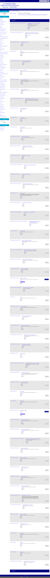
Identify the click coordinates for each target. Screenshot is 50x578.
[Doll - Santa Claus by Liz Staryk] (15, 202)
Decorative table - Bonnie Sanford (28, 183)
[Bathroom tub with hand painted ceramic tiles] (17, 32)
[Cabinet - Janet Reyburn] (15, 79)
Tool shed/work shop (2, 112)
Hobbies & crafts (2, 72)
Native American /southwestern (3, 92)
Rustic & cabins (2, 101)
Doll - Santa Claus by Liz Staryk (27, 202)
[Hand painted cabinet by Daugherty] (16, 287)
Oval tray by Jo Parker (23, 410)
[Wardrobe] (13, 542)
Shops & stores (2, 104)
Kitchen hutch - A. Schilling (25, 325)
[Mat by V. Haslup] (14, 353)
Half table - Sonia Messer (24, 268)
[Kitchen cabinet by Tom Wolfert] (15, 315)
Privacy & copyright (2, 126)
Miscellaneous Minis (2, 89)
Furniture (1, 61)
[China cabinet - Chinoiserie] (15, 136)
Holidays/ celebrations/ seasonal (4, 73)
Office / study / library (2, 95)
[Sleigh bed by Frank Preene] (15, 485)
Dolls (0, 47)
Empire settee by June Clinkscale (27, 259)
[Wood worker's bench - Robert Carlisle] (16, 561)
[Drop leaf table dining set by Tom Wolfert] (16, 249)
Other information (38, 9)
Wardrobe (21, 542)
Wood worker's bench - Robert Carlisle (29, 561)
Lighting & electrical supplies (3, 81)
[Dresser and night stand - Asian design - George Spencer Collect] (19, 221)
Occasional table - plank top (25, 372)
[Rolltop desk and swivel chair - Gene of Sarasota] (17, 438)
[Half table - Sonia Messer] (15, 268)
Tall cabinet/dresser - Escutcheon (27, 504)
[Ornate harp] (13, 400)
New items (1, 18)
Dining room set (22, 193)
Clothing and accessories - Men (3, 38)
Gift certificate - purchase (3, 21)
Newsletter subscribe (20, 9)
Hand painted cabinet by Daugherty (28, 287)
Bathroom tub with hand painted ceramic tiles (31, 32)
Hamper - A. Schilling (23, 278)
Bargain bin (1, 19)
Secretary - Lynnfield (23, 457)
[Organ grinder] (14, 391)
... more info (46, 279)
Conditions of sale (2, 128)
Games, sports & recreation (3, 64)
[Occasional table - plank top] (15, 372)
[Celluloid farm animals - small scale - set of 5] (17, 98)
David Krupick (21, 393)
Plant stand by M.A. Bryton (25, 419)
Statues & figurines (2, 109)
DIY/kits (1, 44)
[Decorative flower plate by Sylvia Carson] (16, 164)
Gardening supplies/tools (3, 67)
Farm (0, 50)
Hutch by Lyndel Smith (23, 306)
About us (12, 9)
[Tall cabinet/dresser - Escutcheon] (16, 504)
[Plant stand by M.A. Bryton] (15, 419)
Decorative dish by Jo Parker (26, 155)
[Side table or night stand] (15, 476)
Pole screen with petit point (25, 429)
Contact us (15, 9)
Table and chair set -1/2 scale (26, 495)
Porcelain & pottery (2, 98)
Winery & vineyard (2, 115)
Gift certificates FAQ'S (30, 9)
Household (1, 75)
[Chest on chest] (14, 117)
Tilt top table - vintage (23, 523)
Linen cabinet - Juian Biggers (26, 344)
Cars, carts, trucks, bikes (3, 33)
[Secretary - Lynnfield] (14, 457)
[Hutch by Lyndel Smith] (14, 306)
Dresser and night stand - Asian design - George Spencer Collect (35, 222)
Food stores (1, 58)
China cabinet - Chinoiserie (25, 136)
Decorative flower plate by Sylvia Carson (30, 164)
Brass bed (21, 51)
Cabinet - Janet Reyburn (24, 79)
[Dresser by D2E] (14, 230)
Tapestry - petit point (23, 514)
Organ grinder (22, 391)
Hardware (1, 70)
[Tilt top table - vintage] (14, 523)
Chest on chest (22, 117)
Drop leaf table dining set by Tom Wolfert (30, 249)
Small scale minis (2, 107)
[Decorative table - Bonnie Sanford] (16, 183)
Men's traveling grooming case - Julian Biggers (32, 363)
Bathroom (1, 27)
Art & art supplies (2, 24)
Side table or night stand (24, 476)
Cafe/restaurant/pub (2, 30)
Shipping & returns (25, 9)
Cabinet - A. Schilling (23, 70)
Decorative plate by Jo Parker (26, 174)
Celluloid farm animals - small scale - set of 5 (31, 98)
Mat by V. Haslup (22, 353)
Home (25, 575)
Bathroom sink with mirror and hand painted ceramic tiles (34, 23)
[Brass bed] (13, 51)
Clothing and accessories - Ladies (4, 36)
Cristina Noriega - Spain (30, 26)
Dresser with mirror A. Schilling (26, 240)
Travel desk (22, 533)
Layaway (34, 9)
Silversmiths (1, 106)
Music (1, 90)
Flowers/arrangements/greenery (3, 53)
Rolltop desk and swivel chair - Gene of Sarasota (33, 438)
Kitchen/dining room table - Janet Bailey (30, 334)
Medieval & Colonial (2, 87)
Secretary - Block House (24, 448)
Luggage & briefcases (2, 84)
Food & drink (1, 55)
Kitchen (1, 78)
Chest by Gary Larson (23, 108)
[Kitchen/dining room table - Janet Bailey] (16, 334)
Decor (1, 41)
